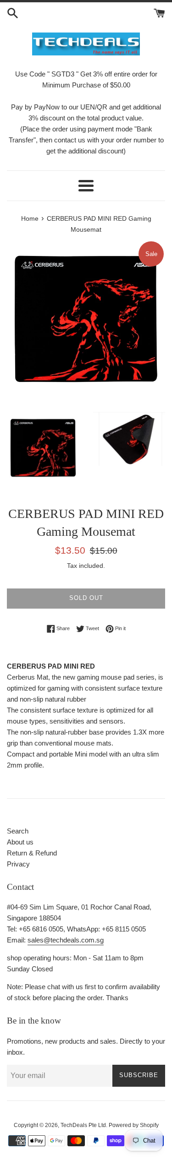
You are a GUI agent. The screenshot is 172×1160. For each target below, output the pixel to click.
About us (20, 842)
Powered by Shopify (134, 1125)
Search (17, 831)
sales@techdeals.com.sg (66, 940)
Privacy (18, 864)
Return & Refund (32, 853)
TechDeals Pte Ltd (83, 1125)
